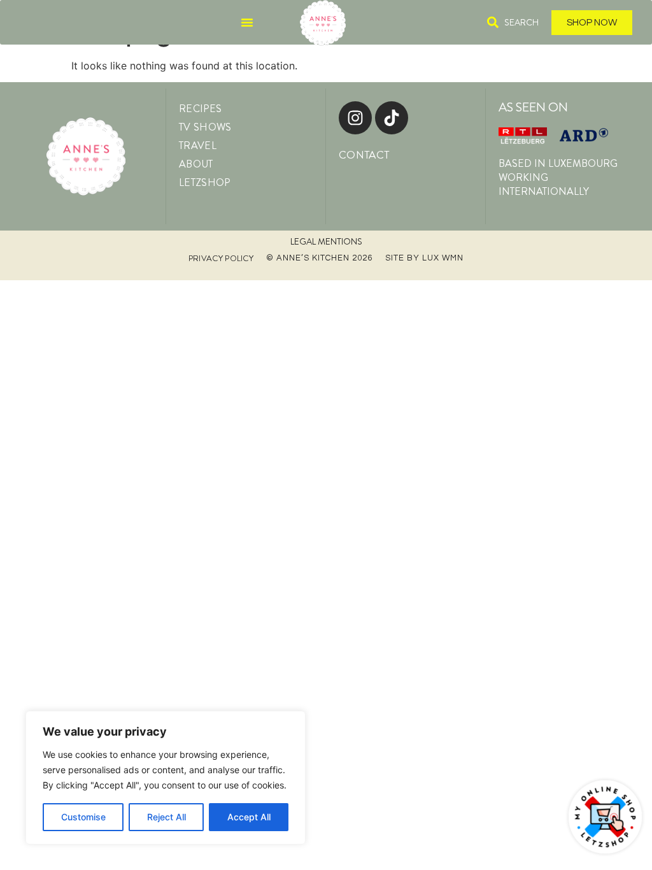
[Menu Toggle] (247, 22)
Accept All (249, 816)
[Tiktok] (391, 117)
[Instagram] (355, 117)
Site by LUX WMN (424, 257)
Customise (83, 816)
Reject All (166, 816)
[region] (165, 778)
